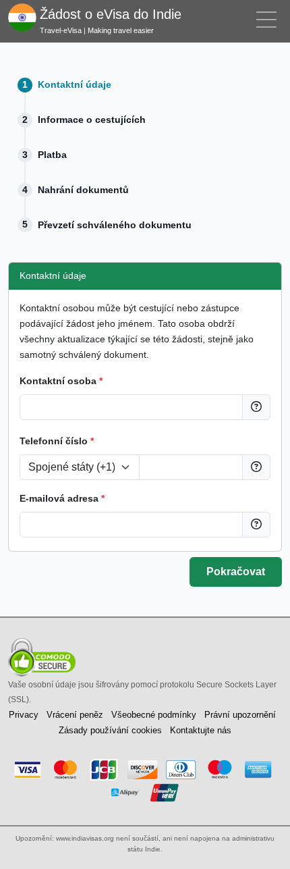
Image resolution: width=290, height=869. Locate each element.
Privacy (23, 715)
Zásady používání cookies (110, 730)
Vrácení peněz (75, 715)
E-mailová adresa (62, 498)
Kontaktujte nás (200, 730)
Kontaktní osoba (61, 380)
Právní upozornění (240, 715)
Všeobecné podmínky (153, 715)
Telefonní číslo (57, 441)
